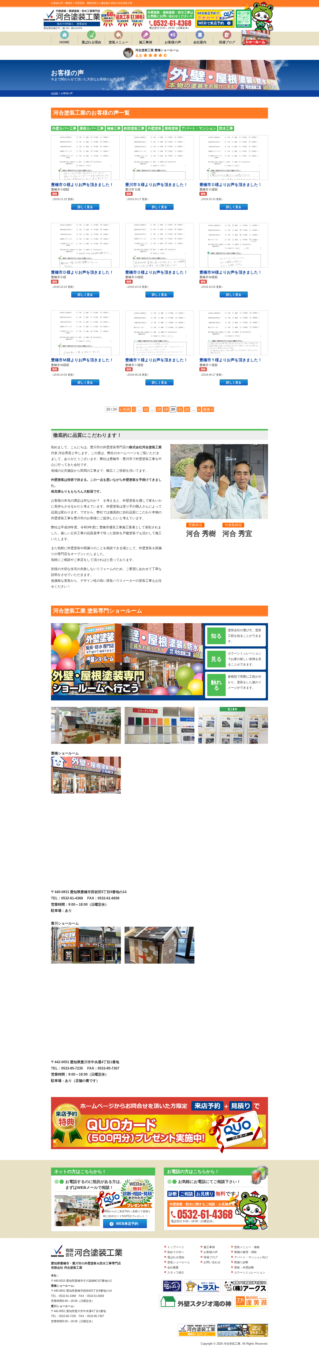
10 (146, 409)
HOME (64, 42)
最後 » (208, 409)
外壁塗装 (154, 128)
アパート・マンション (198, 128)
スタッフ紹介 (175, 1272)
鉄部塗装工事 (134, 128)
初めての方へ (175, 1252)
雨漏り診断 (241, 1262)
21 (180, 409)
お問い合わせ (212, 1262)
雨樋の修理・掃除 (245, 1252)
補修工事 (114, 128)
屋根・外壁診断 (244, 1267)
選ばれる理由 (91, 42)
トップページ (175, 1247)
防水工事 (226, 128)
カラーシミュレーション (249, 1272)
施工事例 (145, 42)
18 (159, 409)
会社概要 (173, 1267)
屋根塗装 (171, 128)
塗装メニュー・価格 (247, 1247)
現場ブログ (227, 42)
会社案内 (199, 42)
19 (166, 409)
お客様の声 (173, 42)
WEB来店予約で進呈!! (212, 18)
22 (187, 409)
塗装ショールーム (178, 1262)
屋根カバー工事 (91, 128)
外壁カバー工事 (64, 128)
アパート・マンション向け (251, 1257)
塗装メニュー (118, 42)
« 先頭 (125, 409)
